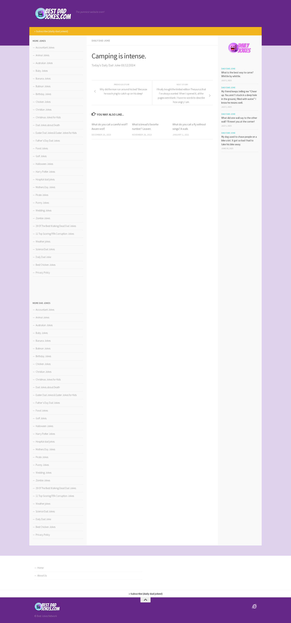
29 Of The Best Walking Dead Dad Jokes (56, 226)
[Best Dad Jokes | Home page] (53, 13)
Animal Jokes (42, 55)
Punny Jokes (42, 202)
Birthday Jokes (43, 94)
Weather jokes (43, 241)
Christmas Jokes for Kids (48, 117)
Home (40, 567)
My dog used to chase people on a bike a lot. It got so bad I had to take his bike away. (239, 140)
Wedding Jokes (43, 210)
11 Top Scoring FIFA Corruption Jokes (55, 233)
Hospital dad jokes (45, 179)
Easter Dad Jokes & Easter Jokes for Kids (56, 132)
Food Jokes (42, 148)
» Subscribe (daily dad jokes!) (51, 31)
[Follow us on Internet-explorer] (254, 606)
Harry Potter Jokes (45, 171)
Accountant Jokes (45, 47)
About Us (42, 575)
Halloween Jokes (44, 163)
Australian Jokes (44, 63)
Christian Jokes (43, 109)
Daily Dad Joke (101, 40)
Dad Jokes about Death (48, 125)
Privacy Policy (43, 272)
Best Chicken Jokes (45, 264)
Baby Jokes (42, 70)
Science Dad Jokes (45, 249)
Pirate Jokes (42, 195)
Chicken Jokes (43, 101)
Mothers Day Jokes (45, 187)
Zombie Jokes (43, 218)
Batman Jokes (43, 86)
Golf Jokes (41, 156)
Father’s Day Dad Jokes (48, 140)
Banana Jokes (43, 78)
